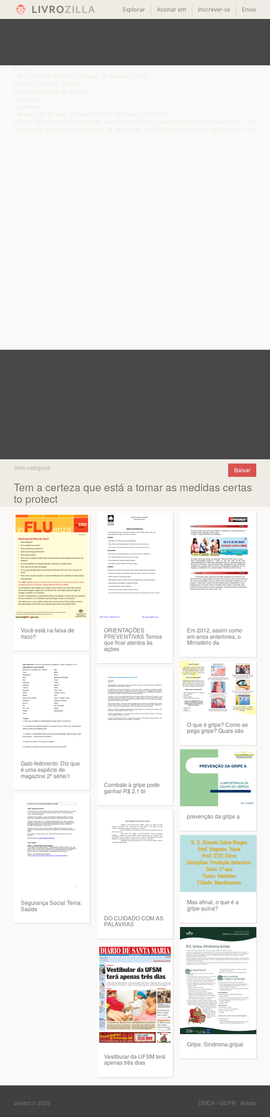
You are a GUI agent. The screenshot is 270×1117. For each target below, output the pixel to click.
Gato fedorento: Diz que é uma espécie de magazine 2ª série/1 (50, 769)
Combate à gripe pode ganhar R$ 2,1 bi (132, 788)
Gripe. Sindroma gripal (215, 1044)
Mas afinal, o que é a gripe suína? (213, 905)
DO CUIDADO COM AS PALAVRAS (133, 921)
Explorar (134, 9)
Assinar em (171, 9)
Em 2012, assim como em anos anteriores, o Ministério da (214, 636)
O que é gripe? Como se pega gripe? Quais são (217, 728)
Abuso (248, 1103)
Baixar (242, 470)
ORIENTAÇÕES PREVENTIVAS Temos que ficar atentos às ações (133, 639)
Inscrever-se (214, 9)
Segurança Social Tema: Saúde (51, 906)
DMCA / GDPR (217, 1103)
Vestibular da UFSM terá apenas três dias (134, 1059)
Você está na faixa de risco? (47, 633)
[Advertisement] (135, 42)
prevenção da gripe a (213, 816)
